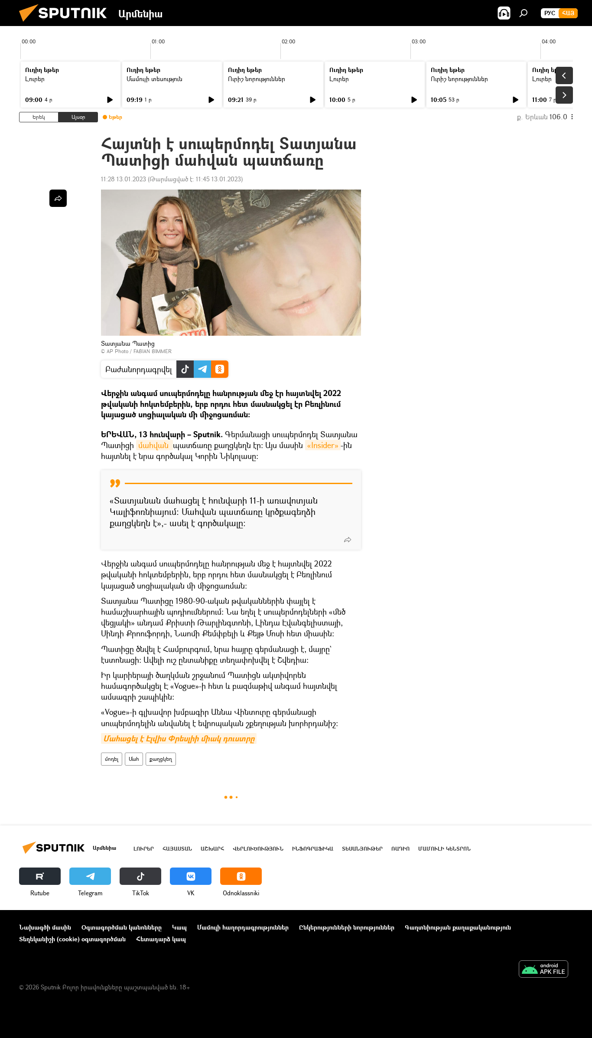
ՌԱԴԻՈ (400, 848)
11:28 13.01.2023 (123, 179)
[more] (347, 539)
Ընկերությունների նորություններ (346, 927)
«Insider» (322, 445)
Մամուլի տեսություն (154, 79)
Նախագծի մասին (45, 927)
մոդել (111, 759)
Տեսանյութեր (362, 848)
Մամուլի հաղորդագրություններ (243, 927)
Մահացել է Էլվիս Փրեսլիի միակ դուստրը (178, 738)
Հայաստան (177, 848)
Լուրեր (35, 79)
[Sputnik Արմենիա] (66, 24)
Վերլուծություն (258, 848)
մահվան (154, 445)
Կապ (179, 927)
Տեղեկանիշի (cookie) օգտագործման (72, 939)
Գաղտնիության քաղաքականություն (458, 927)
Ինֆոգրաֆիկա (312, 848)
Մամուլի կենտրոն (444, 848)
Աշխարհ (212, 848)
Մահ (134, 759)
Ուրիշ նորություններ (256, 79)
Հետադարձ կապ (161, 939)
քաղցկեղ (161, 759)
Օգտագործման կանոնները (121, 927)
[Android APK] (543, 969)
